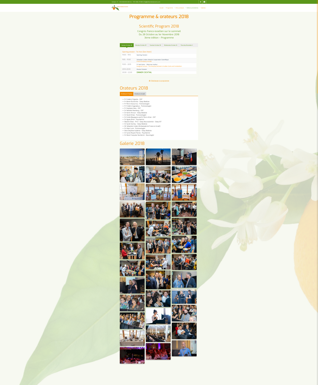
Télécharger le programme (160, 81)
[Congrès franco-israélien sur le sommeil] (120, 8)
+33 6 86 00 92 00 (124, 2)
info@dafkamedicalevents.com (152, 2)
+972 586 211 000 (138, 2)
